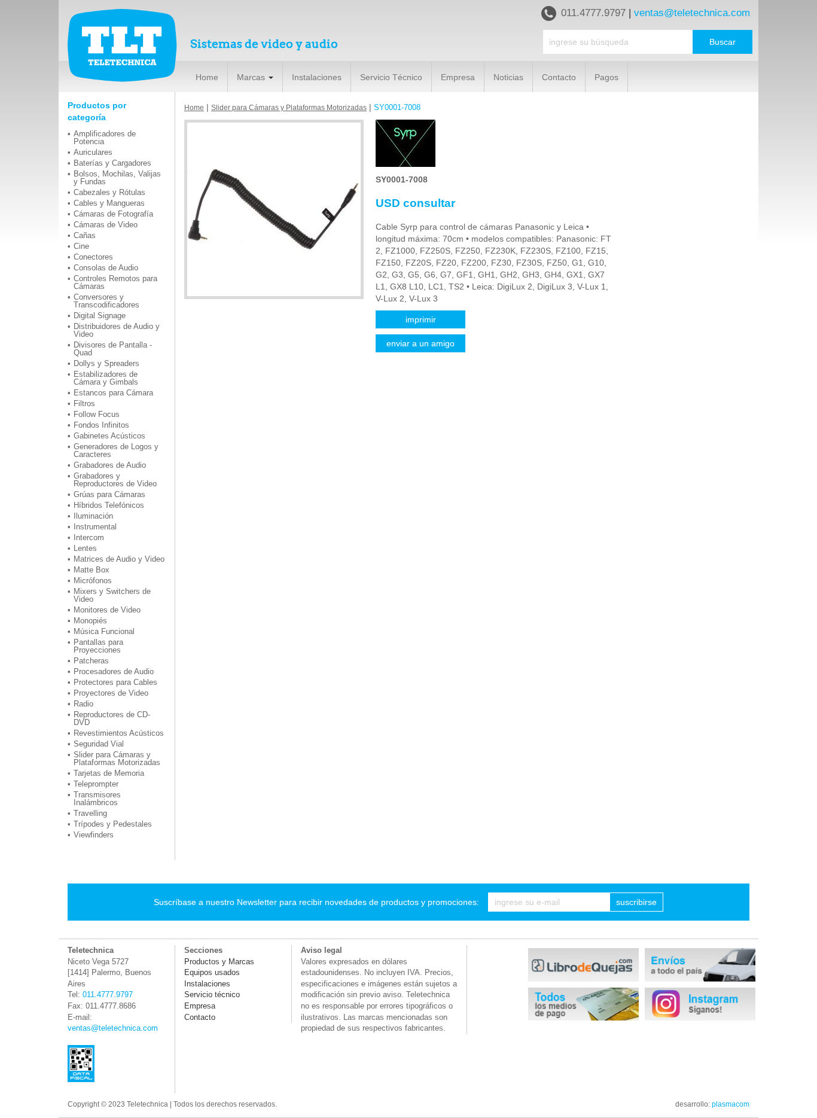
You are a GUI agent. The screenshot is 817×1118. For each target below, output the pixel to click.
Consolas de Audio (106, 268)
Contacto (559, 77)
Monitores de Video (107, 610)
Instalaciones (317, 77)
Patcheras (91, 661)
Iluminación (93, 516)
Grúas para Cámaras (109, 494)
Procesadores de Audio (114, 671)
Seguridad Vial (99, 744)
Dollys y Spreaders (106, 363)
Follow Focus (97, 414)
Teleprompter (96, 784)
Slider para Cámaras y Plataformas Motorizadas (117, 758)
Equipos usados (212, 972)
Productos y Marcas (219, 961)
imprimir (421, 319)
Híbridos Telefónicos (109, 505)
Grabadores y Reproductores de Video (115, 480)
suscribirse (636, 902)
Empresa (458, 77)
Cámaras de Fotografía (113, 214)
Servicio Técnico (391, 77)
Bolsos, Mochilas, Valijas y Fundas (117, 177)
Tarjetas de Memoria (109, 773)
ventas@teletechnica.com (692, 13)
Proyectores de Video (111, 693)
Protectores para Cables (115, 682)
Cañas (85, 235)
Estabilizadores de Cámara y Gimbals (106, 378)
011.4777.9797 (593, 13)
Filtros (84, 403)
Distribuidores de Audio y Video (117, 330)
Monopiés (90, 621)
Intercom (89, 537)
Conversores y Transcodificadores (106, 301)
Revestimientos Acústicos (119, 733)
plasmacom (730, 1104)
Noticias (508, 77)
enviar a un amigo (420, 343)
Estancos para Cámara (113, 393)
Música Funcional (104, 631)
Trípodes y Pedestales (113, 824)
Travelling (90, 813)
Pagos (606, 77)
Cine (81, 246)
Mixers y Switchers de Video (112, 595)
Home (207, 77)
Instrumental (95, 527)
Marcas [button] (252, 77)
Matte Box (91, 570)
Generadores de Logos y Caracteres (116, 450)
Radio (83, 704)
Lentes (85, 548)
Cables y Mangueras (109, 203)
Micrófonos (93, 580)
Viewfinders (94, 835)
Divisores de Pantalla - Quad (113, 349)
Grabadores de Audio (110, 465)
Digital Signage (100, 315)
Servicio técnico (212, 994)
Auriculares (93, 152)
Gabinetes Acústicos (109, 436)
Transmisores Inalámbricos (97, 798)
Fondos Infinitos (101, 425)
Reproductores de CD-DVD (112, 718)
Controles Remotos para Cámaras (115, 282)
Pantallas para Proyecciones (98, 646)
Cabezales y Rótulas (109, 192)
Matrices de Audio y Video (119, 559)
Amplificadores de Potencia (105, 137)
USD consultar (415, 203)
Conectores (93, 257)
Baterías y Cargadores (112, 163)
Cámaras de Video (106, 225)
